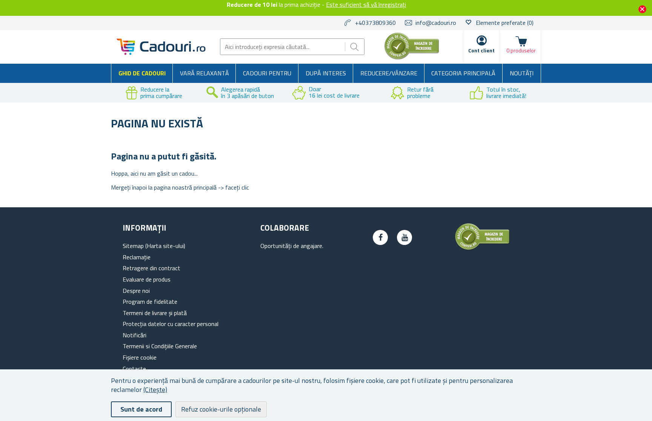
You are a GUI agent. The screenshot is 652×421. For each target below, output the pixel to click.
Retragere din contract (151, 268)
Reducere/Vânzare (388, 73)
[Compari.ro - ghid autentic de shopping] (411, 57)
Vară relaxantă (204, 73)
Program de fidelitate (150, 301)
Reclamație (137, 257)
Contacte (134, 368)
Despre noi (136, 290)
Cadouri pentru (267, 73)
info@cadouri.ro (435, 22)
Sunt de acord (141, 409)
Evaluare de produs (147, 279)
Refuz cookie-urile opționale (221, 409)
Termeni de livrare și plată (155, 312)
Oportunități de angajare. (291, 245)
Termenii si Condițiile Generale (160, 346)
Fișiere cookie (140, 357)
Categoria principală (463, 73)
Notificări (134, 335)
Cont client (481, 50)
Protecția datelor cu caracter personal (170, 323)
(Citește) (155, 389)
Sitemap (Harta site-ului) (154, 245)
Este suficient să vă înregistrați (366, 4)
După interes (326, 73)
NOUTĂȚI (522, 73)
